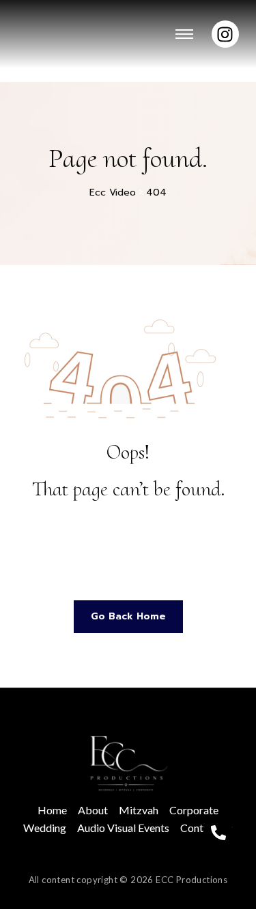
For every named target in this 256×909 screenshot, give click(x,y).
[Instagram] (225, 34)
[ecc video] (128, 763)
